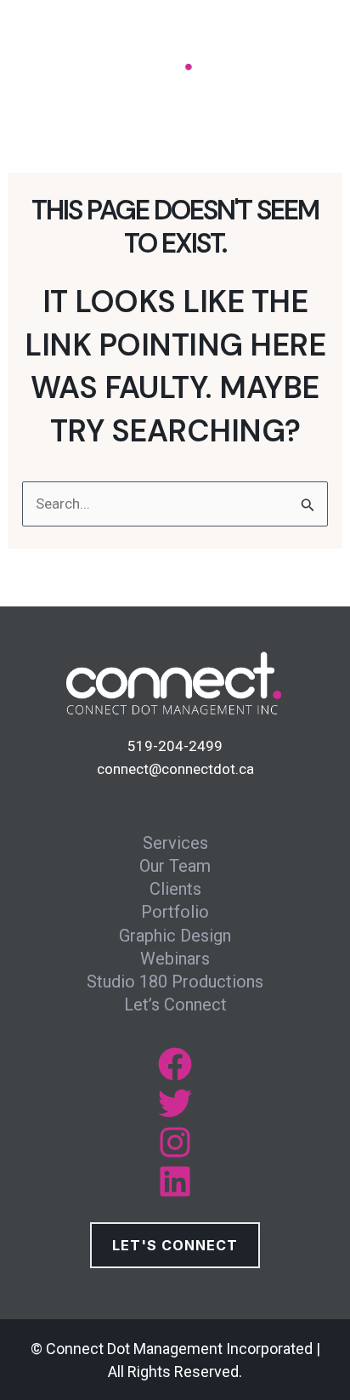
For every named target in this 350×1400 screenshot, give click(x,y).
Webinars (175, 958)
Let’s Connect (175, 1004)
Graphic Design (175, 935)
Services (175, 843)
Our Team (175, 866)
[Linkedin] (175, 1181)
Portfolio (175, 912)
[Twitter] (175, 1103)
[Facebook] (175, 1064)
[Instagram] (175, 1142)
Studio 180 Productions (175, 981)
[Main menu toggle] (305, 57)
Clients (175, 889)
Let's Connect (175, 1245)
